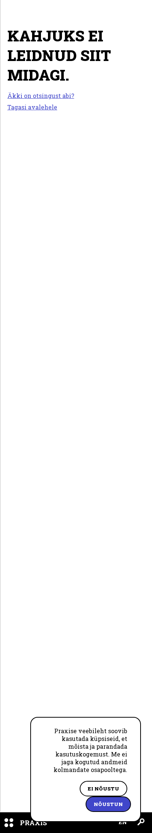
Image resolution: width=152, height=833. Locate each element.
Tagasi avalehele (32, 107)
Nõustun (108, 804)
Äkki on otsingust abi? (40, 95)
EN (122, 822)
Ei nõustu (103, 788)
